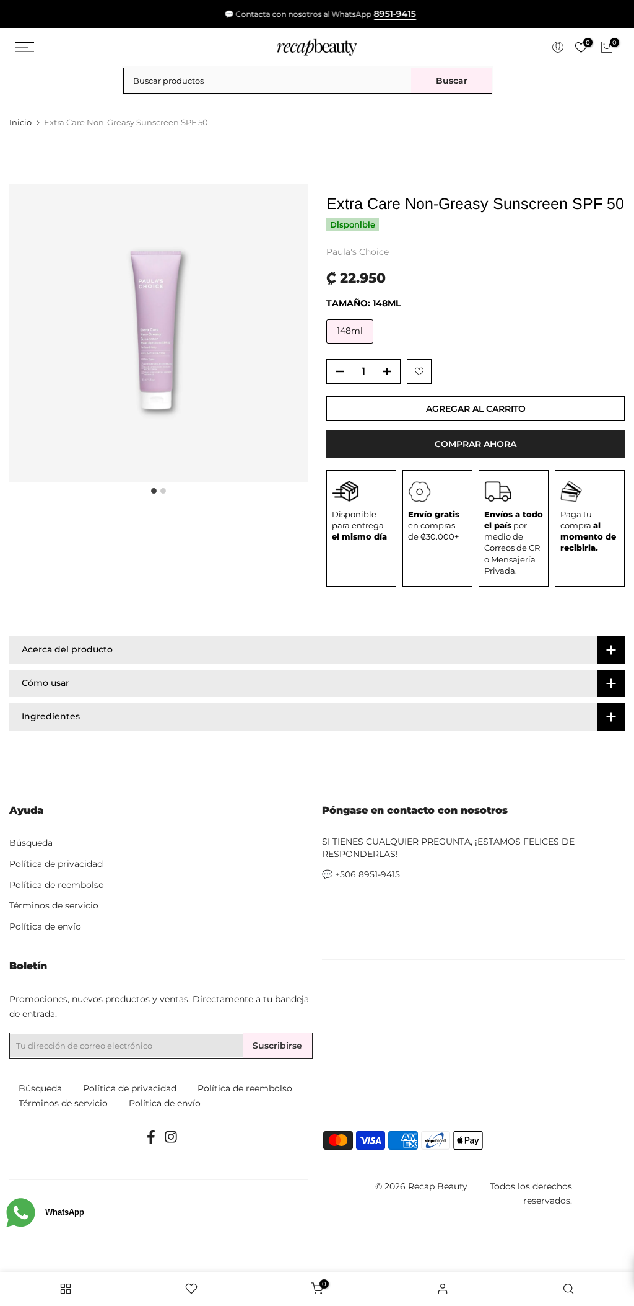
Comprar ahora (475, 444)
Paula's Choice (357, 251)
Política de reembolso (56, 885)
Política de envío (45, 926)
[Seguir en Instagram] (171, 1141)
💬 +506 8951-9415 (361, 874)
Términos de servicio (53, 905)
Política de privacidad (56, 863)
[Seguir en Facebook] (151, 1141)
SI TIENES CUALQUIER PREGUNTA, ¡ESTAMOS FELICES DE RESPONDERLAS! (448, 848)
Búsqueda (31, 842)
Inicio (20, 122)
